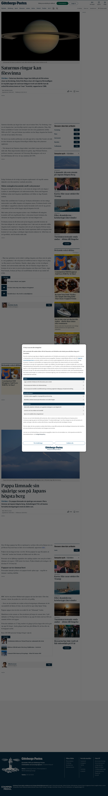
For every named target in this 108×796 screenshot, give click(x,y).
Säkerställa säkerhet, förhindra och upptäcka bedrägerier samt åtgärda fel (42, 407)
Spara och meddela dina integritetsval (33, 414)
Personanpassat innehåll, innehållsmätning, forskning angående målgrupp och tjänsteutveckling (48, 388)
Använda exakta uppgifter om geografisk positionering (38, 396)
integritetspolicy (40, 434)
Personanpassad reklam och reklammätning (35, 385)
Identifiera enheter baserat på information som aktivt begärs (39, 399)
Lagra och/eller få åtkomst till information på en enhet (38, 381)
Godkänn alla (69, 443)
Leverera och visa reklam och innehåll (33, 410)
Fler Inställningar (38, 443)
